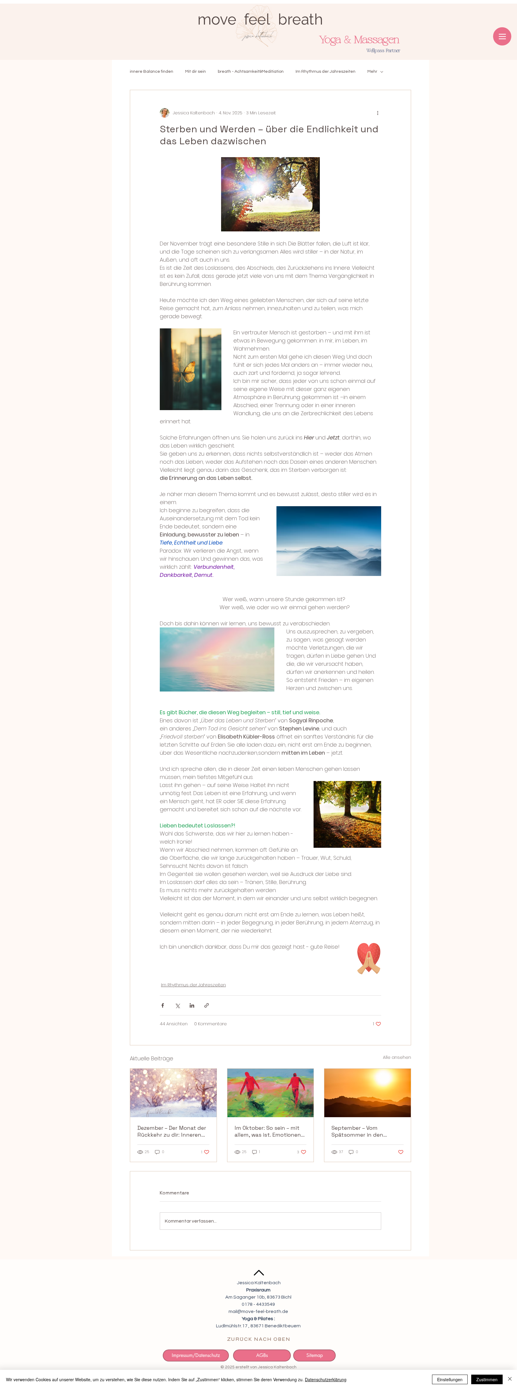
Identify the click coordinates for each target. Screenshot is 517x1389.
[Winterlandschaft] (173, 1093)
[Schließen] (509, 1379)
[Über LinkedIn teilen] (192, 1005)
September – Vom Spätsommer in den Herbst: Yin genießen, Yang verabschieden (367, 1131)
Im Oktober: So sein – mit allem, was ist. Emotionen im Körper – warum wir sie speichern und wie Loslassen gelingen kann (268, 1131)
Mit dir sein (195, 71)
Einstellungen (450, 1379)
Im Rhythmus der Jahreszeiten (325, 71)
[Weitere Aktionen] (377, 112)
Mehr (372, 71)
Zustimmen (487, 1379)
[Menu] (502, 36)
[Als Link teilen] (206, 1005)
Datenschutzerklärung (325, 1379)
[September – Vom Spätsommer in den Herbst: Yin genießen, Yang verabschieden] (367, 1093)
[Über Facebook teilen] (162, 1005)
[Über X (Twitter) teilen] (177, 1005)
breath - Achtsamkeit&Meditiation (251, 71)
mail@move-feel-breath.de (258, 1311)
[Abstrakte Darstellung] (270, 1093)
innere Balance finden (151, 71)
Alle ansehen (397, 1057)
